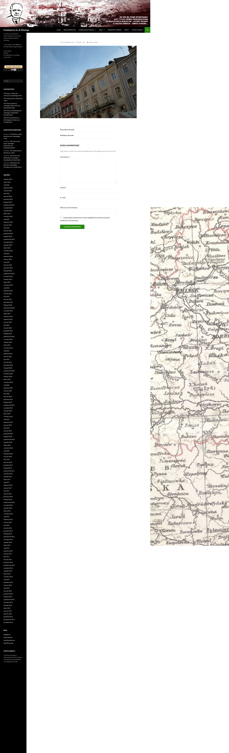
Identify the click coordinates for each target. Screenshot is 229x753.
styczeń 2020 (8, 396)
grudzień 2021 (8, 331)
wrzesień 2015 (8, 539)
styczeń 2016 (8, 528)
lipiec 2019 (7, 414)
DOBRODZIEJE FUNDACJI (86, 30)
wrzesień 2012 (8, 622)
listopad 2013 (8, 597)
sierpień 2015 (8, 542)
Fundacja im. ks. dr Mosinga (16, 30)
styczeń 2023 (8, 299)
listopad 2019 (8, 402)
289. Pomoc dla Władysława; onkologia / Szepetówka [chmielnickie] (13, 113)
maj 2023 (6, 288)
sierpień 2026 (8, 179)
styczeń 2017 (8, 494)
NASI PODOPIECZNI (70, 30)
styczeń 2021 (8, 362)
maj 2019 (6, 419)
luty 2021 (7, 359)
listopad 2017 (8, 468)
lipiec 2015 (7, 545)
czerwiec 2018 (8, 448)
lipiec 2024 (7, 248)
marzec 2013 (8, 611)
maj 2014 (6, 579)
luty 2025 (7, 228)
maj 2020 (6, 385)
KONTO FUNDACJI (137, 30)
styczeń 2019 (8, 431)
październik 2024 (9, 239)
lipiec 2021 (7, 345)
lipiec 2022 (7, 313)
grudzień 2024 (8, 233)
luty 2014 (7, 588)
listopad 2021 (8, 334)
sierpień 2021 (8, 342)
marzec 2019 (8, 425)
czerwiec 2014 (8, 577)
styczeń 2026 (8, 196)
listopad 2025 (8, 202)
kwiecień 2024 (8, 256)
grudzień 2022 (8, 302)
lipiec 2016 (7, 511)
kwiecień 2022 (8, 319)
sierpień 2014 (8, 571)
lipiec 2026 (7, 182)
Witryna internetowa (68, 207)
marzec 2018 (8, 456)
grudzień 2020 (8, 365)
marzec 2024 (8, 259)
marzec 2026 (8, 191)
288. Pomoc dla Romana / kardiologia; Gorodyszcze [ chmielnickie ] (12, 120)
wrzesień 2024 (8, 242)
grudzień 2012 (8, 617)
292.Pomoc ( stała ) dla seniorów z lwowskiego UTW (13, 136)
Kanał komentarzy (9, 640)
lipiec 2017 (7, 479)
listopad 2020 (8, 368)
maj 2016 (6, 516)
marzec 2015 (8, 554)
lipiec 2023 (7, 282)
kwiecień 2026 (8, 188)
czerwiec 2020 (8, 382)
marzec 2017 (8, 488)
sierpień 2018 (8, 442)
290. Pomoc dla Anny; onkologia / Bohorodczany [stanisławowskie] (12, 106)
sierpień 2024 (8, 245)
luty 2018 (7, 459)
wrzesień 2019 (8, 408)
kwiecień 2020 (8, 388)
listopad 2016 (8, 499)
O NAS (58, 30)
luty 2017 (7, 491)
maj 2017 (6, 482)
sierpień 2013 (8, 605)
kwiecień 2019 (8, 422)
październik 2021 (9, 336)
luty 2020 (7, 394)
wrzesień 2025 (8, 208)
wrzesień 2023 (8, 276)
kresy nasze (93, 42)
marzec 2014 (8, 585)
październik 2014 (9, 565)
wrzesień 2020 (8, 374)
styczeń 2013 (8, 614)
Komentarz (65, 157)
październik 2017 (9, 471)
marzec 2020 (8, 391)
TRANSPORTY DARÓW (114, 30)
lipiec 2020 (7, 379)
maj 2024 (6, 253)
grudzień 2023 (8, 268)
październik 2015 (9, 536)
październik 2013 (9, 599)
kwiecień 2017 (8, 485)
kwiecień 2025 (8, 222)
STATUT (126, 30)
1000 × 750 (81, 42)
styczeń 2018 (8, 462)
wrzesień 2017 (8, 474)
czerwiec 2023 (8, 285)
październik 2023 (9, 273)
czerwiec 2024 (8, 251)
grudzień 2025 (8, 199)
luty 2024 (7, 262)
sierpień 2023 (8, 279)
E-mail (63, 197)
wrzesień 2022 (8, 311)
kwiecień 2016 (8, 519)
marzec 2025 (8, 225)
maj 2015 (6, 548)
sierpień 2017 (8, 476)
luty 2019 (7, 428)
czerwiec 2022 (8, 316)
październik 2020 (9, 371)
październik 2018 (9, 439)
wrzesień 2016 (8, 505)
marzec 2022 (8, 322)
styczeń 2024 (8, 265)
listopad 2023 (8, 271)
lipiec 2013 (7, 608)
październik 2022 (9, 308)
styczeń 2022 (8, 328)
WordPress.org (8, 643)
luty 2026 (7, 193)
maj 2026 (6, 185)
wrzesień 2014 (8, 568)
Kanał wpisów (8, 637)
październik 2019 (9, 405)
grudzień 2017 (8, 465)
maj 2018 (6, 451)
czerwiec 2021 (8, 348)
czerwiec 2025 (8, 216)
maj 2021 (6, 351)
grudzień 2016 (8, 496)
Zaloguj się (7, 634)
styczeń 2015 (8, 559)
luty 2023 (7, 296)
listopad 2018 (8, 436)
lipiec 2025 (7, 213)
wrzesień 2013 (8, 602)
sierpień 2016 (8, 508)
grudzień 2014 (8, 562)
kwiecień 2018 (8, 454)
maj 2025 (6, 219)
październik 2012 (9, 619)
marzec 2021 (8, 356)
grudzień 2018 (8, 434)
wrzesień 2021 (8, 339)
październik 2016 (9, 502)
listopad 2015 (8, 534)
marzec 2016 (8, 522)
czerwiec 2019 (8, 416)
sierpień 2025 (8, 211)
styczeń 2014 (8, 591)
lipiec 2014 (7, 574)
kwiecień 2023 (8, 291)
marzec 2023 (8, 293)
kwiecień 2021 (8, 354)
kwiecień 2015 (8, 551)
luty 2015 (7, 557)
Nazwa (63, 187)
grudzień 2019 (8, 399)
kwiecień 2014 (8, 582)
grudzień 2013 (8, 594)
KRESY (101, 30)
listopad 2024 (8, 236)
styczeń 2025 (8, 231)
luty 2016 (7, 525)
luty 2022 (7, 325)
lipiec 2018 (7, 445)
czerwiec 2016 (8, 514)
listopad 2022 (8, 305)
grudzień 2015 (8, 531)
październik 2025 (9, 205)
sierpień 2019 (8, 411)
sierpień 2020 (8, 376)
